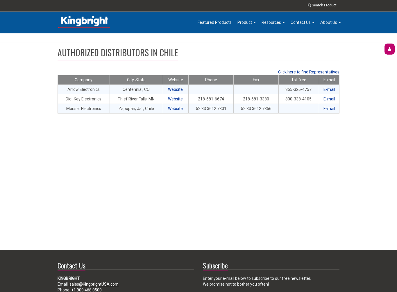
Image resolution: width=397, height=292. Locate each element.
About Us (329, 22)
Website (175, 89)
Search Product (324, 5)
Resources (272, 22)
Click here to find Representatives (308, 72)
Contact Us (301, 22)
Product (245, 22)
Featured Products (215, 22)
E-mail (329, 89)
